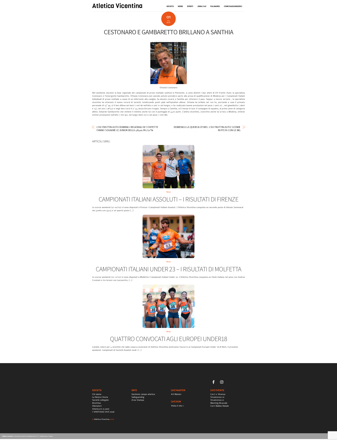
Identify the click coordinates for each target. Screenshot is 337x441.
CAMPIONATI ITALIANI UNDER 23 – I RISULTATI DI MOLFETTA (168, 269)
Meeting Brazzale (218, 403)
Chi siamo (96, 394)
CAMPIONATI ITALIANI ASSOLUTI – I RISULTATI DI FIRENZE (168, 199)
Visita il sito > (177, 405)
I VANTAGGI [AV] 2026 (103, 411)
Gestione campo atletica (143, 394)
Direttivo (96, 403)
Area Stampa (138, 400)
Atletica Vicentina (101, 419)
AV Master (176, 394)
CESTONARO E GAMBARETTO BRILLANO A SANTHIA (168, 32)
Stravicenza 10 (217, 397)
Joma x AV (201, 6)
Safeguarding (138, 397)
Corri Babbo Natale (219, 405)
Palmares (215, 6)
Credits (51, 436)
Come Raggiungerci (233, 6)
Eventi (190, 6)
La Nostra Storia (100, 397)
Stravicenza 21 (217, 400)
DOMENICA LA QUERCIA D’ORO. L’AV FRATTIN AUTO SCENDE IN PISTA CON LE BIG (207, 129)
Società (170, 6)
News (180, 6)
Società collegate (100, 400)
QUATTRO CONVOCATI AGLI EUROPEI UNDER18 (168, 339)
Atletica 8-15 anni (100, 409)
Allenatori (97, 405)
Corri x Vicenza (217, 394)
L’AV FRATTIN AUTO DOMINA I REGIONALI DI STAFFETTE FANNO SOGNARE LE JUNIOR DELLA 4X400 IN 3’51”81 (127, 129)
